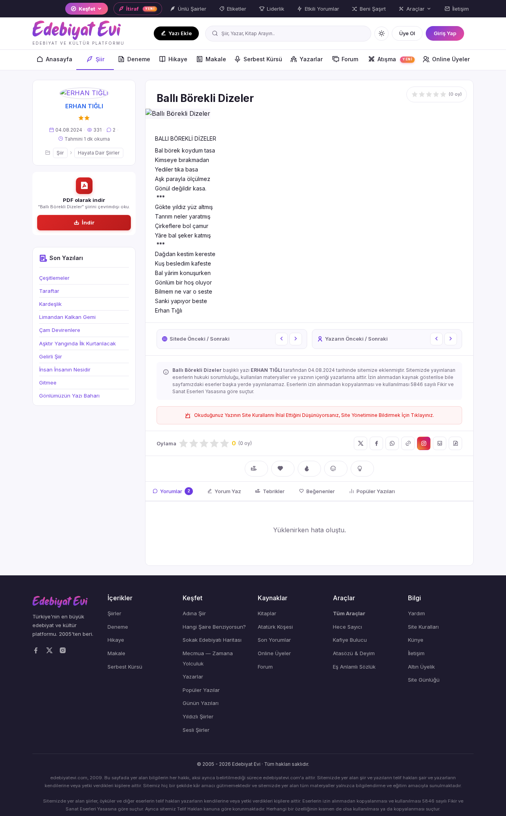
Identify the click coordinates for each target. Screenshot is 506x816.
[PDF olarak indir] (455, 443)
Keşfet (87, 9)
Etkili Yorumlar (322, 9)
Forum (350, 59)
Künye (415, 640)
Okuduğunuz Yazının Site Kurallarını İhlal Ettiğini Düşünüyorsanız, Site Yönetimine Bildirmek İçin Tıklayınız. (314, 415)
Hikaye (177, 59)
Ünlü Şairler (192, 9)
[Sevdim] (283, 469)
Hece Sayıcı (347, 627)
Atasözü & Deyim (354, 653)
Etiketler (236, 9)
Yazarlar (311, 59)
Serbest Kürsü (263, 59)
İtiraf (140, 9)
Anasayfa (59, 59)
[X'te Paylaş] (360, 443)
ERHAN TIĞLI (84, 106)
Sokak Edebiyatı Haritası (212, 640)
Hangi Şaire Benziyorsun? (214, 627)
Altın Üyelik (421, 666)
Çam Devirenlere (59, 330)
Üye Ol (407, 33)
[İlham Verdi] (362, 469)
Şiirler (114, 613)
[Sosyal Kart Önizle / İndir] (439, 443)
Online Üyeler (451, 59)
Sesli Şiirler (196, 730)
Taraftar (49, 291)
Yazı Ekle (180, 33)
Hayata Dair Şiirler (99, 153)
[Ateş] (309, 469)
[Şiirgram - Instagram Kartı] (423, 443)
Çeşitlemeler (54, 278)
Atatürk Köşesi (275, 627)
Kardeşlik (50, 304)
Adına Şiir (194, 613)
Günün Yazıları (201, 703)
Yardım (416, 613)
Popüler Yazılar (201, 690)
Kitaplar (267, 613)
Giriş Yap (445, 33)
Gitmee (48, 382)
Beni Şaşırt (373, 9)
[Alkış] (256, 469)
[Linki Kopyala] (408, 443)
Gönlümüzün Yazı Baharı (69, 395)
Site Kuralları (423, 627)
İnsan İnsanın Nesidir (65, 369)
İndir (88, 222)
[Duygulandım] (335, 469)
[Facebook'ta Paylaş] (376, 443)
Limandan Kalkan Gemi (67, 317)
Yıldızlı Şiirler (198, 716)
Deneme (138, 59)
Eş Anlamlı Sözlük (354, 666)
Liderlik (275, 9)
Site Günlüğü (424, 680)
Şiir (100, 59)
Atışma (395, 59)
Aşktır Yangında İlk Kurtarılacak (77, 343)
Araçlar (415, 9)
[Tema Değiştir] (381, 33)
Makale (216, 59)
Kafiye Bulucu (350, 640)
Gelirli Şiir (50, 356)
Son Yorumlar (274, 640)
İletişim (460, 9)
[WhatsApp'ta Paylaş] (392, 443)
